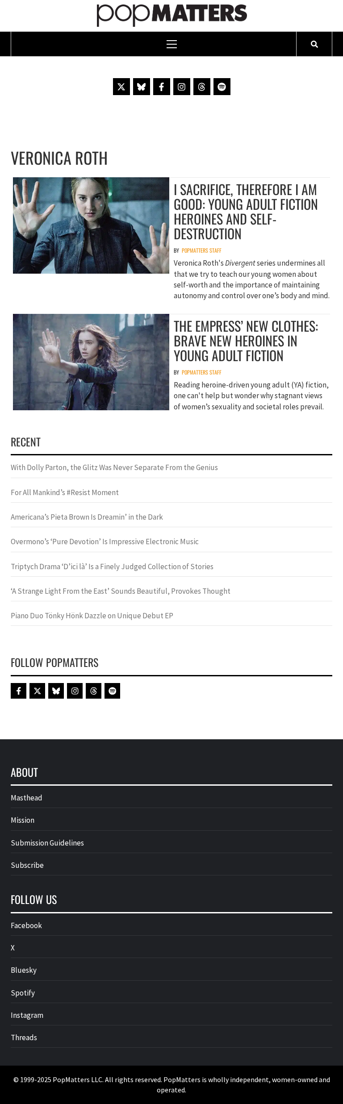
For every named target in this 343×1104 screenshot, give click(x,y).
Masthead (26, 798)
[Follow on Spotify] (221, 86)
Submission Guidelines (47, 843)
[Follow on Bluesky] (141, 86)
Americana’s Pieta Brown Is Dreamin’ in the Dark (87, 517)
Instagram (27, 1015)
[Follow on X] (121, 86)
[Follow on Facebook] (161, 86)
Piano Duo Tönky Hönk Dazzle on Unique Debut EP (92, 616)
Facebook (26, 925)
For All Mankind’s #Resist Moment (65, 492)
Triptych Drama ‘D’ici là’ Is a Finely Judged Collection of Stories (112, 566)
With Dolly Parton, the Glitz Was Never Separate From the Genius (114, 467)
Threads (24, 1037)
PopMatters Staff (202, 250)
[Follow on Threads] (201, 86)
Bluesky (24, 970)
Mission (22, 820)
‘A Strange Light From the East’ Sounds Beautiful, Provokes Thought (120, 591)
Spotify (23, 993)
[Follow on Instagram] (181, 86)
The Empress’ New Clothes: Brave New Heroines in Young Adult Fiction (246, 340)
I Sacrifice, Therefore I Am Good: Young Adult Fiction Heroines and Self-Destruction (246, 211)
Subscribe (27, 865)
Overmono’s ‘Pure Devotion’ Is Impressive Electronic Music (105, 541)
